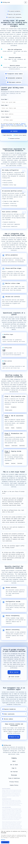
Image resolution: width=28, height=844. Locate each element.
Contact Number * (5, 117)
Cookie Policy (19, 124)
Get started (14, 672)
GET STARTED (14, 131)
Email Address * (5, 111)
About (14, 761)
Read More (3, 839)
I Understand (5, 842)
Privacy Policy (9, 124)
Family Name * (5, 105)
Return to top (15, 736)
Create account (14, 676)
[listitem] (14, 709)
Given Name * (4, 99)
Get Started (14, 771)
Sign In (14, 768)
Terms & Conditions (14, 778)
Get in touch (14, 764)
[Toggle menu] (25, 2)
